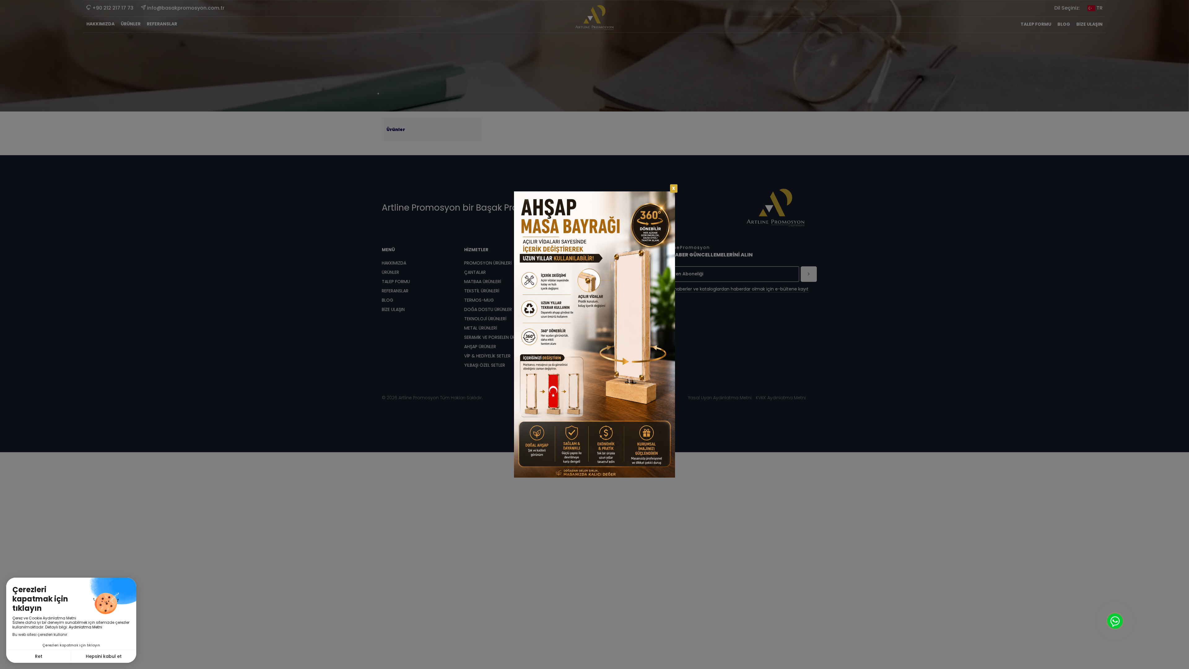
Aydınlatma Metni (85, 627)
